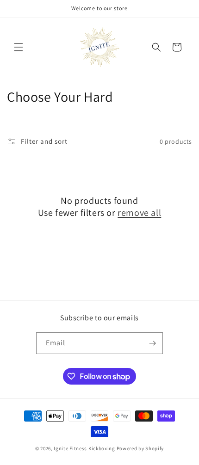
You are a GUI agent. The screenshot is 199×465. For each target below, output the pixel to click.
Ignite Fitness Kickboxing (84, 448)
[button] (18, 47)
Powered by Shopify (140, 448)
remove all (139, 213)
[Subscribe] (152, 343)
